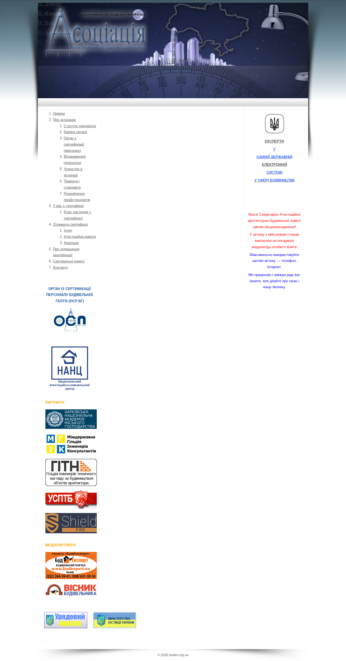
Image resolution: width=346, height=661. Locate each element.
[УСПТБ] (65, 499)
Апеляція (71, 243)
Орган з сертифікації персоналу (74, 144)
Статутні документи (80, 126)
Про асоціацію (64, 120)
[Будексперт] (65, 565)
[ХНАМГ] (65, 419)
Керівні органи (75, 132)
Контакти (60, 267)
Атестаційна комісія (80, 237)
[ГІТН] (65, 472)
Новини (59, 113)
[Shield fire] (65, 523)
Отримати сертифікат (70, 224)
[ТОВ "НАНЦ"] (69, 368)
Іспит (68, 230)
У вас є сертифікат (68, 206)
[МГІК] (65, 444)
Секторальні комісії (69, 261)
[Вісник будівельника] (65, 590)
